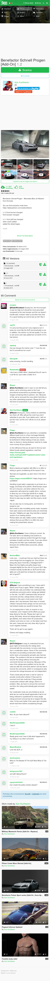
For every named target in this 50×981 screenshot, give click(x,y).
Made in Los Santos (8, 973)
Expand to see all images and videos (25, 181)
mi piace (21, 188)
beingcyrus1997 (16, 771)
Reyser (12, 385)
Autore (25, 410)
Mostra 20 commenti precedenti (25, 300)
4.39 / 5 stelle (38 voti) (7, 193)
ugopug (13, 345)
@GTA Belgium (16, 643)
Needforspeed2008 (17, 723)
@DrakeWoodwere (17, 307)
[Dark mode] (43, 3)
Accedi (27, 794)
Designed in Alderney (9, 970)
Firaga (12, 430)
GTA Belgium (15, 582)
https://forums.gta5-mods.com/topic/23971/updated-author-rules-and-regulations (28, 454)
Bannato (22, 370)
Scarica (27, 70)
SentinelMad (15, 555)
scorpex (13, 305)
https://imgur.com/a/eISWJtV (21, 478)
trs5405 (13, 712)
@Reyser (13, 412)
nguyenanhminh (16, 782)
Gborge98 (14, 358)
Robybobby (14, 369)
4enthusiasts (15, 758)
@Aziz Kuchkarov (17, 388)
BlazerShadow (15, 747)
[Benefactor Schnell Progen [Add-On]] (25, 144)
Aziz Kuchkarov (22, 82)
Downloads (9, 188)
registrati (35, 794)
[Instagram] (16, 85)
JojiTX (12, 325)
